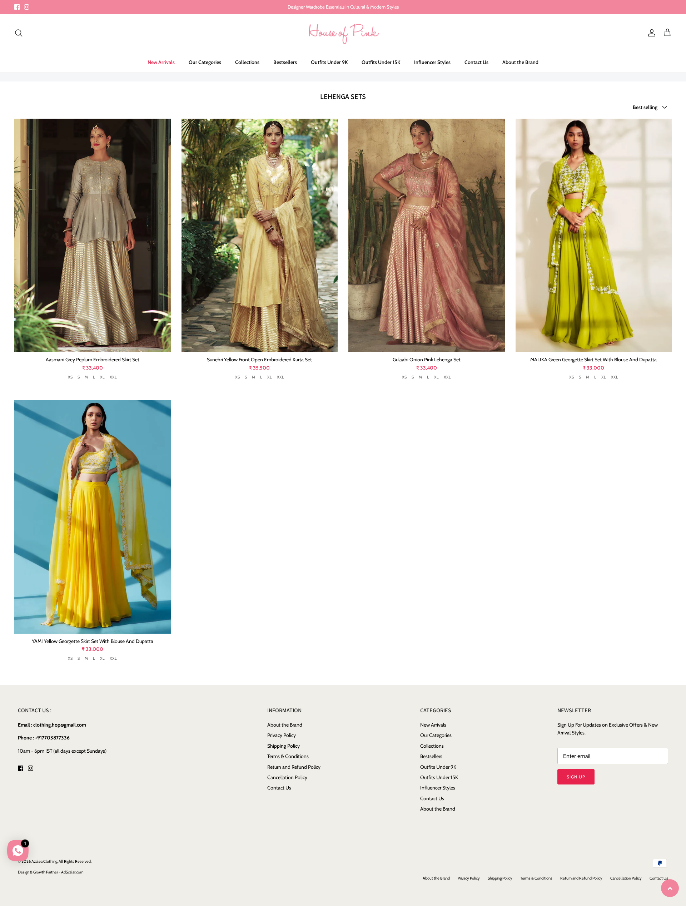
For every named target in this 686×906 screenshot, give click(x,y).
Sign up (576, 776)
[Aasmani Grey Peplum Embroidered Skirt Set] (92, 235)
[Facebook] (17, 7)
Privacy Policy (281, 735)
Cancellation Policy (287, 777)
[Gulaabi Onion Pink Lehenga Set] (426, 235)
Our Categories (205, 62)
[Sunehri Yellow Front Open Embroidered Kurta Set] (260, 235)
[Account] (650, 33)
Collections (247, 62)
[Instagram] (26, 7)
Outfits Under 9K (329, 62)
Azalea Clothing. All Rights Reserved (61, 861)
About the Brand (520, 62)
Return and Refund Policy (293, 767)
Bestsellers (285, 62)
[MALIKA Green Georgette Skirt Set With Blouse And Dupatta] (594, 235)
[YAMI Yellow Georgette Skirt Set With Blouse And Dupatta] (92, 517)
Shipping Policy (283, 746)
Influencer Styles (432, 62)
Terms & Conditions (288, 756)
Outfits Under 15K (381, 62)
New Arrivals (161, 62)
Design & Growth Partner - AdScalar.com (51, 872)
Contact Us (476, 62)
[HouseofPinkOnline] (343, 33)
